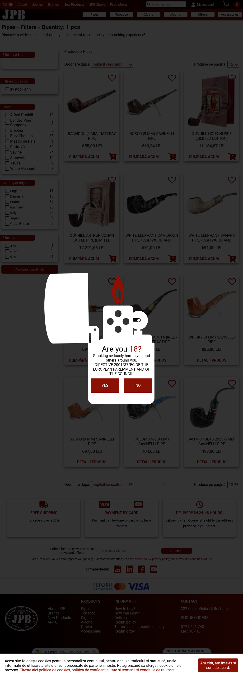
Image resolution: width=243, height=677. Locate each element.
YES (105, 385)
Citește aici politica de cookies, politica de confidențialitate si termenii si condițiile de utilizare (97, 670)
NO (138, 385)
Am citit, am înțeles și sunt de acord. (218, 665)
